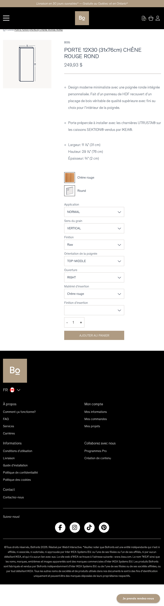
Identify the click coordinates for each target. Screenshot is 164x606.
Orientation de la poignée (80, 253)
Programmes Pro (95, 451)
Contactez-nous (13, 497)
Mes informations (95, 412)
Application (71, 204)
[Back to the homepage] (82, 18)
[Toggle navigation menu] (6, 18)
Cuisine (10, 30)
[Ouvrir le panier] (150, 18)
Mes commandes (95, 419)
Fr (5, 389)
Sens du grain (73, 221)
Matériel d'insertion (76, 286)
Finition (69, 237)
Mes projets (92, 426)
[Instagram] (75, 527)
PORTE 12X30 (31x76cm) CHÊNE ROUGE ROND (38, 30)
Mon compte (93, 404)
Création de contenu (97, 458)
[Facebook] (60, 527)
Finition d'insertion (76, 303)
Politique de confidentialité (20, 472)
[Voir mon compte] (144, 18)
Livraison (9, 458)
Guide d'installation (15, 465)
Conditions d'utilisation (17, 451)
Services (8, 426)
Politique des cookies (17, 480)
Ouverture (70, 270)
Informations (12, 443)
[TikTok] (89, 527)
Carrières (9, 433)
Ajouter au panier (94, 335)
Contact (9, 489)
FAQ (6, 419)
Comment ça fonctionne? (19, 412)
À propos (9, 404)
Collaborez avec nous (100, 443)
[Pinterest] (104, 527)
